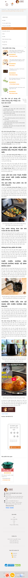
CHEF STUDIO (4, 414)
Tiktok (14, 557)
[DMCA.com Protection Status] (18, 565)
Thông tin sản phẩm (6, 25)
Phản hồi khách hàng (6, 39)
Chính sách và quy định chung (14, 539)
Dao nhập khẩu (14, 519)
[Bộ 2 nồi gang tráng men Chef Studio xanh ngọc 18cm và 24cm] (5, 81)
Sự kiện (3, 36)
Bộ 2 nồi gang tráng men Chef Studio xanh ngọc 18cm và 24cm (17, 79)
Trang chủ (4, 9)
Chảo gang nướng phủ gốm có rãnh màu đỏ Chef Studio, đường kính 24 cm (17, 60)
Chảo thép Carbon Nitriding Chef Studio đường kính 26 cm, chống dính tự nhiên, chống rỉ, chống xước (17, 51)
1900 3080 (10, 508)
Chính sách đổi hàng (14, 542)
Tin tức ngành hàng (6, 23)
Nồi (14, 522)
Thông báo (4, 44)
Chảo (14, 521)
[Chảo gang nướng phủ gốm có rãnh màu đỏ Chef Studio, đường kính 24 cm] (5, 62)
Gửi (19, 447)
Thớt (14, 517)
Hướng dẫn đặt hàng (14, 540)
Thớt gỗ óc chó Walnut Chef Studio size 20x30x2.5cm (16, 69)
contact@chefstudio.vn (13, 500)
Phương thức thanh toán (20, 573)
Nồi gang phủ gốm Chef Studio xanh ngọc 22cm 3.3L (17, 88)
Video (3, 33)
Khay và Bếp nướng (14, 524)
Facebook (14, 553)
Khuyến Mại (4, 41)
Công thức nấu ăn (6, 31)
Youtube (15, 555)
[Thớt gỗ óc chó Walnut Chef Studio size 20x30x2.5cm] (5, 71)
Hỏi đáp (3, 20)
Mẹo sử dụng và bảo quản (13, 9)
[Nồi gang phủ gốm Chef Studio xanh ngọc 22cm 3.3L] (5, 90)
